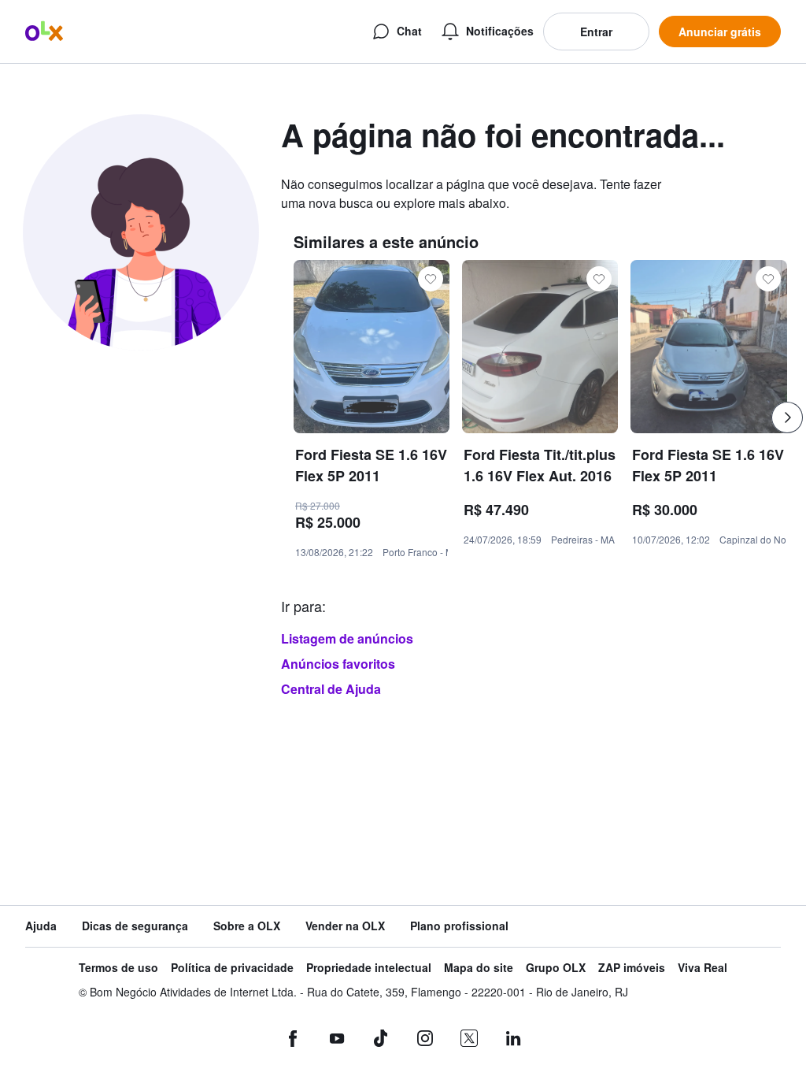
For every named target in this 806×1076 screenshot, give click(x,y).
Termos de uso (118, 967)
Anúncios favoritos (338, 664)
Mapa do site (478, 967)
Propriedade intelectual (368, 967)
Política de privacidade (232, 967)
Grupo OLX (556, 967)
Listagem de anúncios (347, 638)
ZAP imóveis (631, 967)
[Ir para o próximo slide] (787, 417)
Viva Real (702, 967)
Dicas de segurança (135, 925)
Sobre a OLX (246, 925)
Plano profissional (459, 925)
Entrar (596, 31)
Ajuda (41, 925)
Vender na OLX (345, 925)
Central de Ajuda (331, 689)
